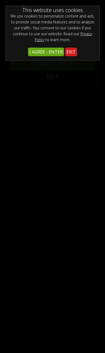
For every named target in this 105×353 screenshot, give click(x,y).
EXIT (71, 52)
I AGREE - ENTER (46, 52)
